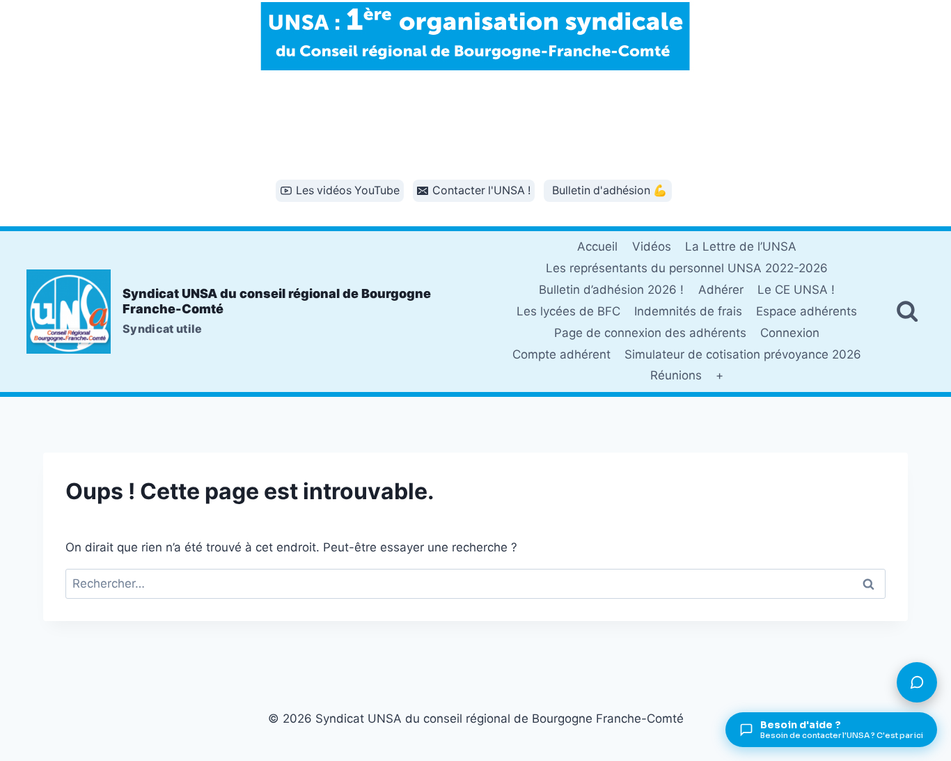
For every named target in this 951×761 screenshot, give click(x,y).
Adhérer (721, 290)
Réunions (676, 375)
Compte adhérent (561, 354)
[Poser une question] (917, 682)
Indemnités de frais (688, 311)
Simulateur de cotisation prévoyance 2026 (742, 354)
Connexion (789, 333)
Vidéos (651, 246)
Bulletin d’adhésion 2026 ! (611, 290)
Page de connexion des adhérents (650, 333)
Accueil (597, 246)
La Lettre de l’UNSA (740, 246)
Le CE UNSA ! (796, 290)
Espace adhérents (806, 311)
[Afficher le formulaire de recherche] (907, 311)
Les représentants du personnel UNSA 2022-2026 (687, 268)
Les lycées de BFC (568, 311)
